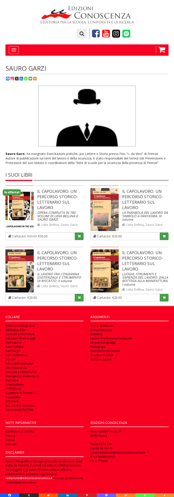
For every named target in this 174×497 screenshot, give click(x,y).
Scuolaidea (13, 397)
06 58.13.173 (103, 444)
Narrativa (11, 380)
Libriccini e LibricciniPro (20, 372)
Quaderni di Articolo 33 (20, 393)
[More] (35, 78)
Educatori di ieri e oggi (20, 338)
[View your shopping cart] (160, 49)
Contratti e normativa (19, 334)
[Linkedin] (21, 78)
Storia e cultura (100, 359)
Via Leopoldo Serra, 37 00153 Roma (105, 433)
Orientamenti (14, 384)
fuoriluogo (12, 351)
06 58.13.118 (104, 448)
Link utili (10, 444)
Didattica (96, 334)
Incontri (10, 359)
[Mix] (125, 495)
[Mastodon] (106, 495)
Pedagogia (97, 347)
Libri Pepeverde (16, 368)
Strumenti (12, 401)
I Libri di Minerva (16, 355)
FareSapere (13, 342)
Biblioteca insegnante (20, 325)
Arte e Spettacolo (102, 325)
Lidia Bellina (50, 224)
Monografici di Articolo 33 (22, 376)
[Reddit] (48, 495)
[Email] (30, 78)
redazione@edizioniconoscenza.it (28, 478)
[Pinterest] (87, 495)
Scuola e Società (101, 355)
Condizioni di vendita (19, 431)
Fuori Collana (14, 347)
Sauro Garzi (68, 224)
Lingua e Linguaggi (103, 342)
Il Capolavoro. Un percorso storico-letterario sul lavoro (142, 199)
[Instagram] (12, 78)
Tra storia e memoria (19, 405)
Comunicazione (101, 330)
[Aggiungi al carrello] (79, 236)
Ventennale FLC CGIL (19, 410)
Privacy (10, 436)
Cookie (10, 440)
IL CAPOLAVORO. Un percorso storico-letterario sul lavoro (57, 199)
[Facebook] (8, 78)
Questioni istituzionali (105, 351)
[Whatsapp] (26, 78)
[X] (17, 78)
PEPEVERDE (13, 388)
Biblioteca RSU (15, 330)
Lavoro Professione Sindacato (111, 338)
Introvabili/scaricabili (19, 363)
